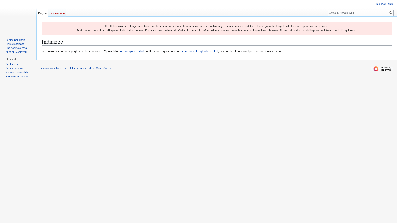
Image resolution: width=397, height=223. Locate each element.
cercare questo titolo (132, 51)
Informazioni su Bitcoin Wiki (85, 68)
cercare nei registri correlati (200, 51)
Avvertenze (109, 68)
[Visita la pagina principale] (18, 16)
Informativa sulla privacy (54, 68)
